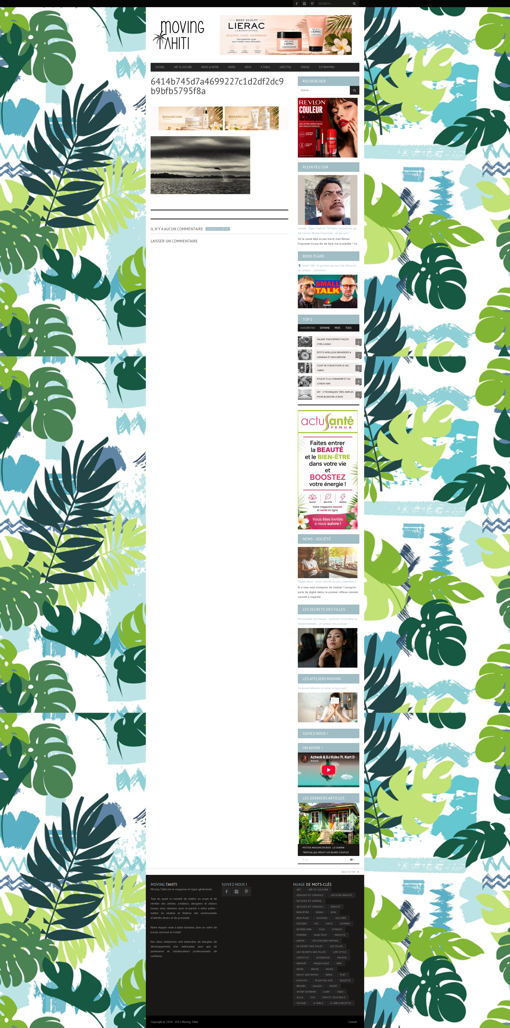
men (339, 963)
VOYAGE (301, 1003)
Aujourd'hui (307, 328)
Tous (348, 328)
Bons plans (313, 256)
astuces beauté (341, 895)
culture (340, 917)
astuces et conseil (309, 900)
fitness (337, 929)
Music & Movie (210, 67)
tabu (340, 991)
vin (313, 997)
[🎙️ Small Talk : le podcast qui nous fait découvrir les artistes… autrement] (327, 291)
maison (342, 957)
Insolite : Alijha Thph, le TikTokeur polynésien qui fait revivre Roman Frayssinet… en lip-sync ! (327, 231)
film (322, 929)
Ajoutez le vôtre (217, 229)
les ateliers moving (325, 940)
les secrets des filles (311, 951)
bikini (319, 912)
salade (317, 985)
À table (265, 67)
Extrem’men (326, 67)
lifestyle (303, 957)
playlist (302, 980)
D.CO (305, 859)
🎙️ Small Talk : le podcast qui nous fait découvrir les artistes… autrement (327, 268)
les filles (336, 946)
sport (333, 985)
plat (343, 974)
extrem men (304, 929)
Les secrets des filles (324, 609)
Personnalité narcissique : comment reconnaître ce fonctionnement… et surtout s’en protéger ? (327, 621)
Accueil (160, 67)
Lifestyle (285, 67)
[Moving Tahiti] (182, 35)
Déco (248, 67)
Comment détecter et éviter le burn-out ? (322, 688)
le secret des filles (310, 946)
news (329, 974)
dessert (302, 923)
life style (339, 951)
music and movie (307, 974)
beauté (335, 906)
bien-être (303, 912)
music (330, 969)
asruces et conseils (310, 895)
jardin (301, 940)
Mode (231, 67)
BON (333, 912)
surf (326, 991)
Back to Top (348, 871)
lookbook (323, 957)
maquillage (321, 963)
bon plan (303, 917)
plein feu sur (324, 980)
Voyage (305, 67)
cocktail (322, 917)
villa (300, 997)
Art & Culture (183, 67)
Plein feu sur (316, 167)
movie (315, 969)
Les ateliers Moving (322, 678)
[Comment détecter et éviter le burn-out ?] (327, 707)
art (299, 889)
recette (345, 980)
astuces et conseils (310, 906)
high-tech (320, 934)
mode (300, 969)
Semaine (325, 328)
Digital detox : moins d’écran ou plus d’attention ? (327, 581)
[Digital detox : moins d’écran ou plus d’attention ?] (327, 562)
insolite (339, 934)
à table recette (341, 1003)
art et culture (318, 889)
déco (329, 923)
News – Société (317, 539)
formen (302, 934)
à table (318, 1003)
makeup (301, 963)
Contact (352, 1022)
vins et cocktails (333, 997)
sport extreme (306, 991)
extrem (345, 923)
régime (301, 985)
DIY (317, 923)
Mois (337, 328)
